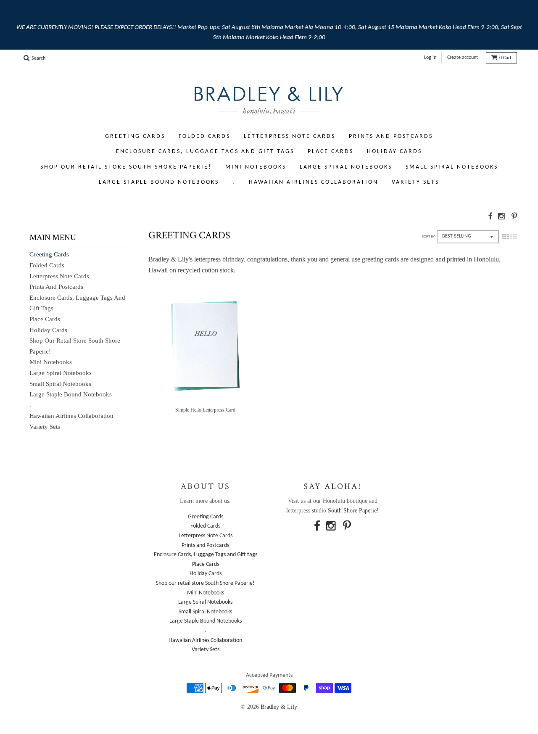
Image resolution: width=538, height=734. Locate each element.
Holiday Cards (394, 151)
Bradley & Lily (279, 707)
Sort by (428, 236)
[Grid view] (505, 236)
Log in (430, 57)
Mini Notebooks (255, 167)
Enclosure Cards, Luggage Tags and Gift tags (205, 151)
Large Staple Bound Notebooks (159, 182)
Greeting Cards (135, 136)
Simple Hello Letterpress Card (205, 410)
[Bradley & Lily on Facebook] (490, 216)
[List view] (513, 236)
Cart (505, 58)
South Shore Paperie (352, 510)
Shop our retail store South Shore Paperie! (126, 167)
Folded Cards (204, 136)
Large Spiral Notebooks (346, 167)
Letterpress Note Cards (289, 136)
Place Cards (330, 151)
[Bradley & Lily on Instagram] (502, 216)
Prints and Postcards (391, 136)
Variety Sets (415, 182)
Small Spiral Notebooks (452, 167)
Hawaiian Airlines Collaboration (313, 182)
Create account (462, 57)
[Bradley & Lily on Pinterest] (514, 216)
